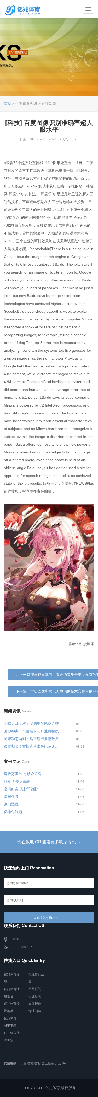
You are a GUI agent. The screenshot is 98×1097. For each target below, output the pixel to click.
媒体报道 (34, 1003)
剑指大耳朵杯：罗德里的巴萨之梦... (33, 724)
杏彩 (37, 1063)
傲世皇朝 (48, 1063)
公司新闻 (34, 989)
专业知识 (34, 1011)
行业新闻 (34, 996)
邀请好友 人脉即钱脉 (21, 789)
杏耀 (30, 1063)
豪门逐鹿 (11, 804)
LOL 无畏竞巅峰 (17, 781)
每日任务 (11, 797)
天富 (23, 1063)
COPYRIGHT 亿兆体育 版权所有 (49, 1088)
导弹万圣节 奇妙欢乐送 (23, 774)
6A (64, 1063)
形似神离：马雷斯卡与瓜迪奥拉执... (33, 731)
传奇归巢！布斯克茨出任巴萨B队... (32, 746)
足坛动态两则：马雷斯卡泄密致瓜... (33, 739)
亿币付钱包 (13, 812)
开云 (58, 1063)
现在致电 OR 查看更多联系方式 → (49, 842)
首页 (7, 103)
